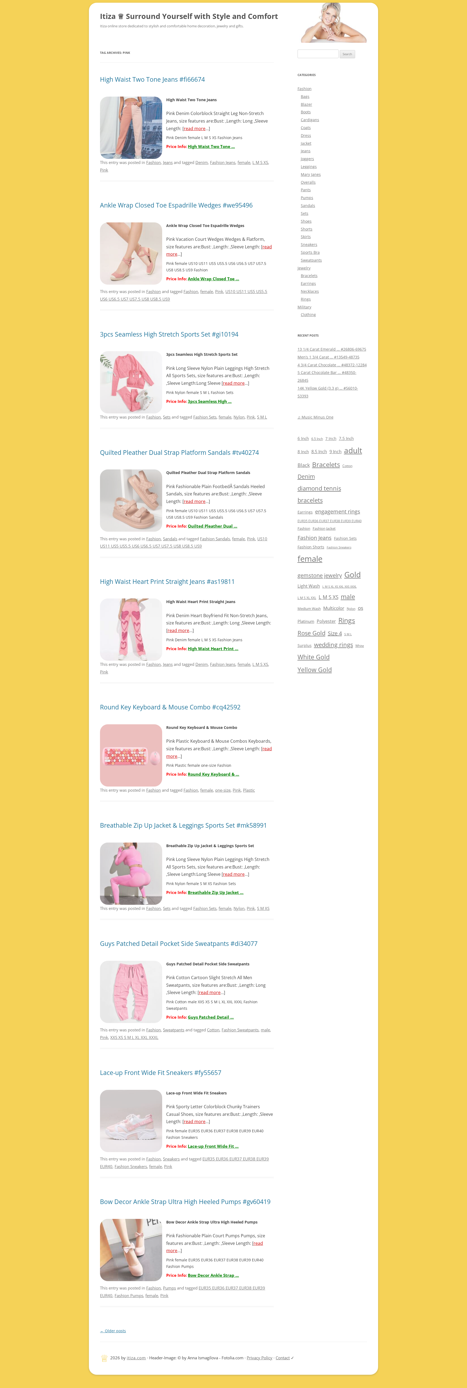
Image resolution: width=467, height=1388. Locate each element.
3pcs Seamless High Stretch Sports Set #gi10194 (169, 334)
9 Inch (335, 452)
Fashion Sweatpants (240, 1029)
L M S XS (260, 162)
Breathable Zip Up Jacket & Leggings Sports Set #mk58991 (183, 825)
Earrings (308, 283)
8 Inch (303, 451)
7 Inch (330, 438)
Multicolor (333, 608)
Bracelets (309, 275)
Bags (305, 96)
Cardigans (310, 119)
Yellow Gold (315, 669)
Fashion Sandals (215, 538)
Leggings (309, 166)
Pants (306, 189)
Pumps (169, 1288)
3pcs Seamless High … (210, 401)
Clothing (308, 314)
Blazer (306, 104)
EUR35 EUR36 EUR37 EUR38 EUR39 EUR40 (330, 521)
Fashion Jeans (222, 162)
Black (304, 465)
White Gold (314, 657)
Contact (283, 1357)
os (360, 607)
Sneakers (171, 1159)
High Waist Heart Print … (213, 648)
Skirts (306, 236)
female (244, 162)
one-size (223, 790)
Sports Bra (310, 252)
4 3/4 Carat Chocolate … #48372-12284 (332, 364)
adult (353, 450)
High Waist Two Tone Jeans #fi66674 (152, 79)
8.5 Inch (319, 452)
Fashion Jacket (324, 528)
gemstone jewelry (320, 575)
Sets (167, 417)
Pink (104, 170)
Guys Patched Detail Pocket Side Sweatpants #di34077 (179, 943)
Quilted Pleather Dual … (212, 526)
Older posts (113, 1330)
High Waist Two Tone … (211, 146)
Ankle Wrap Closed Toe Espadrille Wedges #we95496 (176, 205)
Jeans (168, 162)
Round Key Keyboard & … (213, 774)
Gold (352, 574)
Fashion (153, 162)
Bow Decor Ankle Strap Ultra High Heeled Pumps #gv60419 (185, 1202)
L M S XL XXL (307, 598)
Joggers (307, 158)
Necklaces (310, 291)
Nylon (239, 417)
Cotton (213, 1029)
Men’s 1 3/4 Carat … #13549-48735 (328, 357)
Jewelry (304, 268)
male (265, 1029)
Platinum (306, 621)
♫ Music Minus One (315, 417)
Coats (306, 127)
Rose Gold (311, 633)
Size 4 (335, 633)
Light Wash (309, 586)
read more (194, 128)
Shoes (306, 221)
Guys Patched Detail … (211, 1017)
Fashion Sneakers (131, 1166)
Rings (306, 299)
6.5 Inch (317, 438)
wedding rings (333, 645)
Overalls (308, 182)
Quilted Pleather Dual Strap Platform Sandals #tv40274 (179, 452)
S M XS (263, 908)
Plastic (249, 790)
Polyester (326, 621)
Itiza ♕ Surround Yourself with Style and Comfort (189, 16)
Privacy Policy (259, 1357)
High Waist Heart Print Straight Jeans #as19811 (167, 581)
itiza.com (136, 1357)
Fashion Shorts (311, 547)
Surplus (305, 645)
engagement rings (337, 511)
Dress (306, 135)
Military (304, 307)
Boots (306, 111)
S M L (262, 417)
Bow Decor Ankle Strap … (213, 1275)
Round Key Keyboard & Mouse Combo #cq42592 (170, 707)
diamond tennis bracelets (319, 494)
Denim (201, 162)
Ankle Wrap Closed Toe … (213, 278)
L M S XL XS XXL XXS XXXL (339, 586)
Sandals (170, 538)
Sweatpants (173, 1029)
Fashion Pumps (129, 1295)
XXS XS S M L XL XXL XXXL (134, 1037)
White (359, 646)
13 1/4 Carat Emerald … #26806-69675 (332, 349)
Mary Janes (311, 174)
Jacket (306, 143)
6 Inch (303, 438)
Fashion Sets (204, 417)
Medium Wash (309, 608)
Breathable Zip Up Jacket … (215, 892)
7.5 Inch (346, 438)
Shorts (306, 229)
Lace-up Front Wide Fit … (213, 1146)
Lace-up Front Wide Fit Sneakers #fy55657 (160, 1072)
